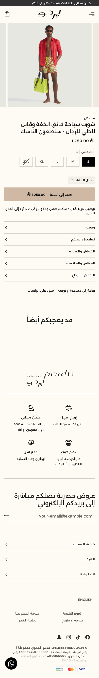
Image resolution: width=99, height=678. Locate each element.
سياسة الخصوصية (26, 613)
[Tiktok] (78, 637)
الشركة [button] (90, 559)
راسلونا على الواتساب (42, 290)
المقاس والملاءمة (80, 263)
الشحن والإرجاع (83, 275)
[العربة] (11, 14)
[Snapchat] (59, 637)
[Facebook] (87, 637)
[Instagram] (69, 637)
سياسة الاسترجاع (72, 620)
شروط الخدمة (72, 613)
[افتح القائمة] (87, 14)
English (85, 600)
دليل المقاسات (81, 180)
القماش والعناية (82, 251)
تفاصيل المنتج (83, 239)
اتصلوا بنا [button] (87, 574)
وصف (90, 227)
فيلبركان (89, 118)
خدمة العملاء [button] (84, 544)
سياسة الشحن (27, 620)
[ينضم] (8, 515)
